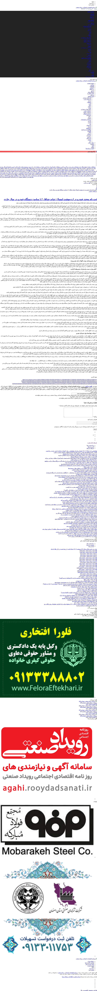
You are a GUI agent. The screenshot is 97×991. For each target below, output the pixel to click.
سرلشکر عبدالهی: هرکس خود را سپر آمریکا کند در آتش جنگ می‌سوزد (41, 174)
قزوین (89, 50)
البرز (90, 31)
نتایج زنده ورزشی (89, 964)
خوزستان (88, 43)
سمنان (89, 46)
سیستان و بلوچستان (86, 47)
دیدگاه (95, 416)
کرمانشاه (88, 56)
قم (90, 52)
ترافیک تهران (91, 961)
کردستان (88, 53)
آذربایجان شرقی (87, 26)
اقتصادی (92, 14)
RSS (93, 2)
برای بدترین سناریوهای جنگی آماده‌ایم (31, 168)
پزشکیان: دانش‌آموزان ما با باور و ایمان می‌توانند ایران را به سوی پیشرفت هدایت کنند (39, 167)
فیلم (93, 73)
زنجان (89, 44)
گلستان (89, 59)
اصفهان (89, 30)
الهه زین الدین (87, 183)
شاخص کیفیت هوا (89, 962)
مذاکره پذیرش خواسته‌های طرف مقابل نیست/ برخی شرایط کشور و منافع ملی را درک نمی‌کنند (50, 172)
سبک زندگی (91, 71)
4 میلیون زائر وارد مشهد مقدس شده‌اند (74, 169)
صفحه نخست (90, 11)
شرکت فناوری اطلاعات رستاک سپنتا (71, 976)
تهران (89, 36)
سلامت (92, 72)
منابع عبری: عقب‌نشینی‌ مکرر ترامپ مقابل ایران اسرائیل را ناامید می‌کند (77, 174)
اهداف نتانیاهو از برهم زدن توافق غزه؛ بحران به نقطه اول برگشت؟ (47, 169)
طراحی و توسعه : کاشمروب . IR (89, 990)
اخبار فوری (94, 180)
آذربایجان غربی (87, 27)
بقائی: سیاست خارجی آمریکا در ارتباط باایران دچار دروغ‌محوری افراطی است (60, 168)
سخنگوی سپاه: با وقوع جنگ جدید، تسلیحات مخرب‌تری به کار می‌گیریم (78, 167)
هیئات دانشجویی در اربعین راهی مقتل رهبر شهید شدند (13, 172)
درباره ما (92, 3)
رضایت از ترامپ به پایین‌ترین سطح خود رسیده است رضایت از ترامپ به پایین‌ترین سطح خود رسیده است (57, 175)
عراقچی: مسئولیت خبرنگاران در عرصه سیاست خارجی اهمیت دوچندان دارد (23, 171)
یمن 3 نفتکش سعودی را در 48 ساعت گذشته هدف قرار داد (14, 177)
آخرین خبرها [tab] (91, 447)
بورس (92, 18)
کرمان (89, 55)
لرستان (89, 62)
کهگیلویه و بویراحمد (86, 58)
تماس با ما (91, 4)
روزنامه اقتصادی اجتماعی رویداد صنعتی (68, 972)
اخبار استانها (91, 24)
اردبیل (89, 29)
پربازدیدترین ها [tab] (90, 445)
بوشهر (89, 34)
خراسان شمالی (87, 42)
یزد (90, 69)
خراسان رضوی (87, 40)
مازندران (89, 63)
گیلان (89, 60)
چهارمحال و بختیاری (86, 37)
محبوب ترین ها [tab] (90, 545)
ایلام (90, 33)
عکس (92, 75)
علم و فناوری (90, 21)
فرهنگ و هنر (91, 20)
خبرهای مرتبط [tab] (90, 448)
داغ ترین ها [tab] (91, 546)
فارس (89, 49)
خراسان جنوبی (87, 39)
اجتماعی (92, 16)
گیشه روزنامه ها (90, 76)
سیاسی (92, 13)
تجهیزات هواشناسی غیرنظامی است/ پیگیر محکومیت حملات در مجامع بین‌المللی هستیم (63, 171)
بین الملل (91, 17)
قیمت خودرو (91, 965)
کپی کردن (94, 393)
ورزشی (92, 23)
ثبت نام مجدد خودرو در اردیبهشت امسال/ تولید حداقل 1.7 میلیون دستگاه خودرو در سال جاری (50, 199)
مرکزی (89, 65)
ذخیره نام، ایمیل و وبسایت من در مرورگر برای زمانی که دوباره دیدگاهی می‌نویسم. (74, 426)
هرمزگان (88, 66)
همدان (89, 68)
